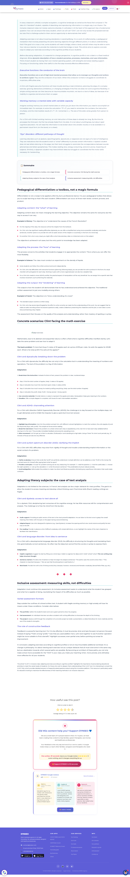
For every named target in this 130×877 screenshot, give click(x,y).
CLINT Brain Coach (55, 843)
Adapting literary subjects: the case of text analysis (38, 178)
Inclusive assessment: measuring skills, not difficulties (84, 178)
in (67, 866)
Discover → (86, 2)
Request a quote (96, 847)
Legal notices (67, 871)
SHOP (104, 8)
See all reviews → (89, 776)
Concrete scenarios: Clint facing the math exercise (83, 172)
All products (74, 851)
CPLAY (52, 857)
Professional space (76, 847)
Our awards (95, 840)
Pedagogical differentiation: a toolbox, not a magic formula (41, 172)
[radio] (57, 710)
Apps (49, 9)
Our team (94, 837)
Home (41, 9)
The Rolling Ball (54, 850)
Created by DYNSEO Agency (79, 871)
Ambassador (95, 851)
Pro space (96, 9)
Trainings (58, 9)
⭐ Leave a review (65, 809)
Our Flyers (74, 854)
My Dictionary (54, 853)
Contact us (95, 854)
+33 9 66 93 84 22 (28, 851)
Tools (67, 9)
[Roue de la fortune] (4, 872)
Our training (74, 837)
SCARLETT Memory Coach (57, 846)
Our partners (95, 844)
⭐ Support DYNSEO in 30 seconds (65, 764)
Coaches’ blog (84, 9)
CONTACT (112, 8)
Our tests (73, 844)
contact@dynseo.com (29, 845)
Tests (74, 9)
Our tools (73, 840)
